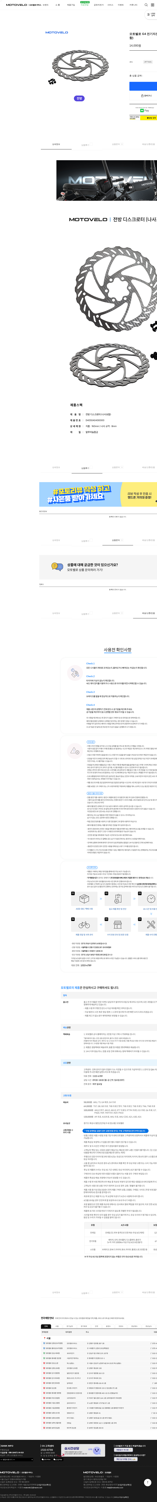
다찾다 (150, 15)
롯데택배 (47, 1459)
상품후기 (85, 145)
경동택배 (59, 1459)
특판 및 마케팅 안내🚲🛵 (125, 1459)
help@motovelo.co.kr (115, 1488)
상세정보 (56, 144)
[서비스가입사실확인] (121, 1497)
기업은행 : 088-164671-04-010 (12, 1453)
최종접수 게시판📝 (123, 1450)
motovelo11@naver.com (32, 1488)
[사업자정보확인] (44, 1485)
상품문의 (117, 144)
